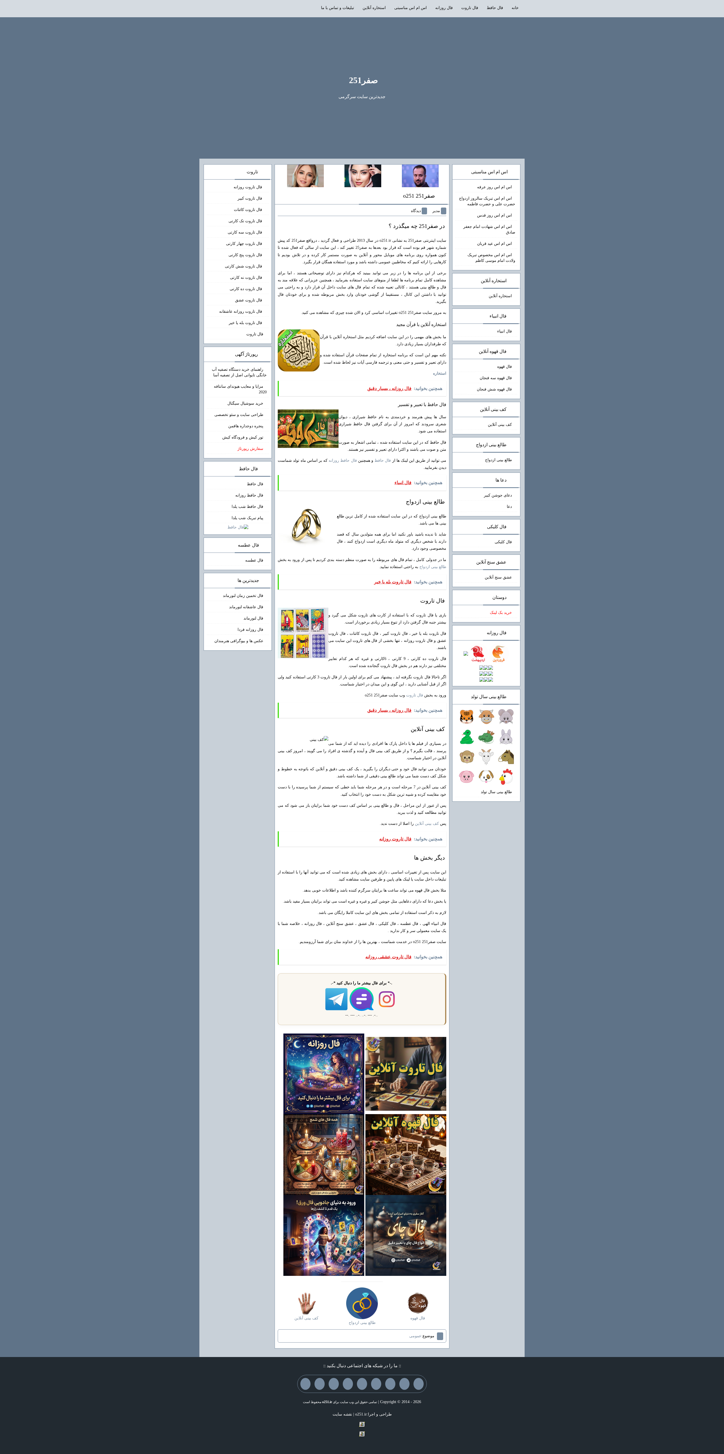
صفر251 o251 (419, 196)
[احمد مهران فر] (420, 175)
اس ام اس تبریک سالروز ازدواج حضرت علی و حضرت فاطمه (487, 201)
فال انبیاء (504, 331)
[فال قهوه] (405, 1154)
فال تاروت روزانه (248, 187)
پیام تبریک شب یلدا (247, 518)
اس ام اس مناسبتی (410, 8)
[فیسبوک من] (390, 1384)
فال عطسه (254, 560)
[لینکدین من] (305, 1384)
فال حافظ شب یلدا (247, 506)
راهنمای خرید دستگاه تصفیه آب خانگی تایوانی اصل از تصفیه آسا (239, 372)
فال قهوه (504, 366)
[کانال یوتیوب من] (319, 1384)
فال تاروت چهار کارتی (244, 243)
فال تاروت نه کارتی (246, 277)
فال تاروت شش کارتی (244, 266)
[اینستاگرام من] (376, 1384)
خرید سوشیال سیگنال (245, 403)
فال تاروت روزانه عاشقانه (241, 311)
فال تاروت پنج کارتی (246, 255)
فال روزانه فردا (250, 629)
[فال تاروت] (405, 1073)
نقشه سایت (342, 1414)
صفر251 (363, 80)
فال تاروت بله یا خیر (246, 323)
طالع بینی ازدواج (432, 567)
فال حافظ (495, 8)
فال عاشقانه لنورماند (246, 607)
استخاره (439, 373)
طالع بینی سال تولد (496, 792)
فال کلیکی (503, 542)
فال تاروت (469, 8)
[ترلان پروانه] (362, 175)
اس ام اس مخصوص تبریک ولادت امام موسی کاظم (491, 258)
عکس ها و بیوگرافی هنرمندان (238, 641)
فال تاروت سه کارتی (245, 232)
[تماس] (362, 1384)
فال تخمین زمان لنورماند (243, 596)
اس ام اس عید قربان (494, 243)
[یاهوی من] (418, 1384)
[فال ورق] (323, 1235)
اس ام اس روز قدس (494, 215)
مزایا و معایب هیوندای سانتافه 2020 (240, 389)
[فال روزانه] (323, 1073)
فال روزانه (444, 8)
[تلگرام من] (404, 1384)
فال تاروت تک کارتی (246, 221)
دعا (509, 506)
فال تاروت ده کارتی (246, 289)
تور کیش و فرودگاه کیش (242, 437)
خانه (515, 8)
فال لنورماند (253, 618)
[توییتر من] (348, 1384)
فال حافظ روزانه (343, 460)
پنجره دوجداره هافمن (245, 426)
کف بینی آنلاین (427, 823)
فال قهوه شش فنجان (494, 389)
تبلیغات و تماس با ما (337, 8)
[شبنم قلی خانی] (305, 175)
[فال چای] (405, 1235)
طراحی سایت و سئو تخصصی (238, 415)
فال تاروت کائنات (248, 210)
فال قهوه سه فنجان (496, 378)
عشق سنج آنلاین (498, 577)
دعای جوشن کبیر (498, 495)
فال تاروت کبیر (250, 198)
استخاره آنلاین (374, 8)
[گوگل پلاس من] (334, 1384)
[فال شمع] (323, 1154)
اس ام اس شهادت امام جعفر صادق (489, 229)
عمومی (415, 1336)
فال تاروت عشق (249, 300)
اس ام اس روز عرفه (494, 187)
